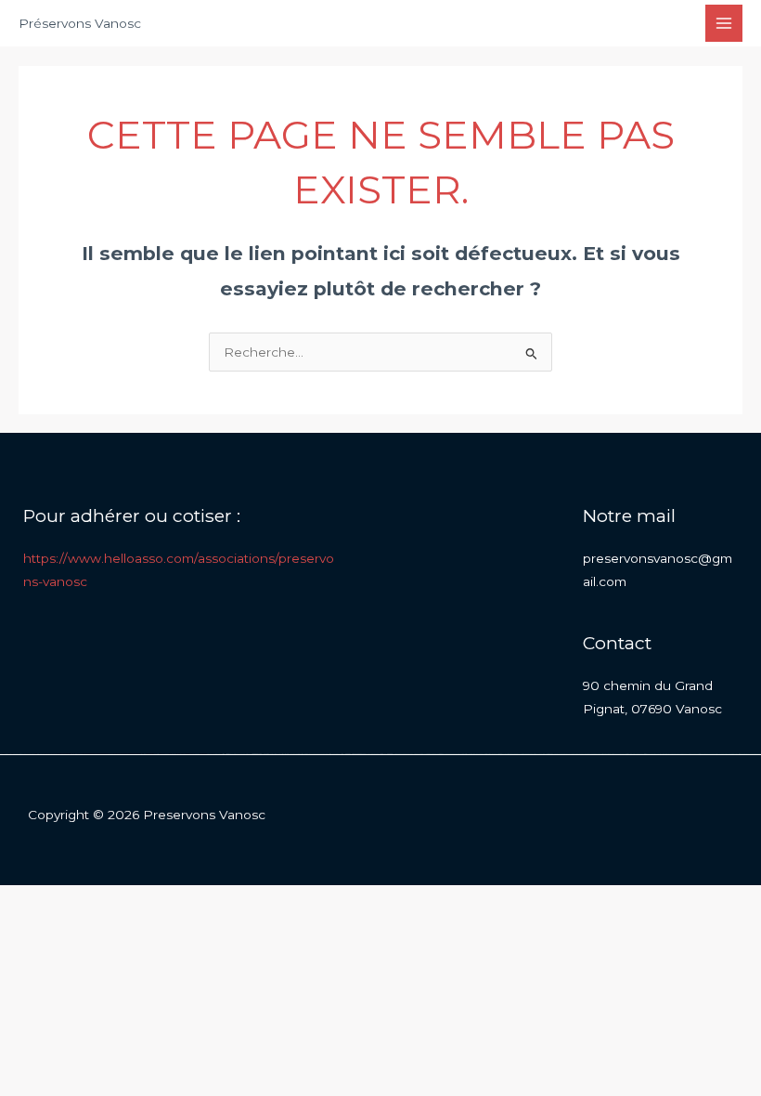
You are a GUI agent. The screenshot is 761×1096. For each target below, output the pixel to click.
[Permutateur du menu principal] (724, 24)
